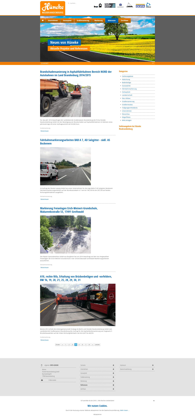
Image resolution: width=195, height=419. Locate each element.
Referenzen (112, 20)
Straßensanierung (83, 20)
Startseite (42, 20)
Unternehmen (53, 20)
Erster (58, 344)
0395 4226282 (54, 365)
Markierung (98, 20)
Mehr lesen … (124, 410)
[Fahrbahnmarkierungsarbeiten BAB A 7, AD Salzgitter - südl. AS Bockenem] (65, 166)
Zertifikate (124, 20)
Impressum (123, 365)
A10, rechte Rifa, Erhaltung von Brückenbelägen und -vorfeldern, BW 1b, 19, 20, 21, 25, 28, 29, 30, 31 (76, 278)
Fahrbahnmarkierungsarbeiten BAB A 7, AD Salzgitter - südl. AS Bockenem (75, 141)
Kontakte (45, 63)
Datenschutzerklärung (125, 369)
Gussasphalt (67, 20)
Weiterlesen (45, 131)
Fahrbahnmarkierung (46, 196)
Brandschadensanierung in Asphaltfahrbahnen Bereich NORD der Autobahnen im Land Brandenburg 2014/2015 (76, 73)
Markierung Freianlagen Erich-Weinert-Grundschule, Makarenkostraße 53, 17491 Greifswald (69, 210)
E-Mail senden (52, 380)
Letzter (97, 344)
